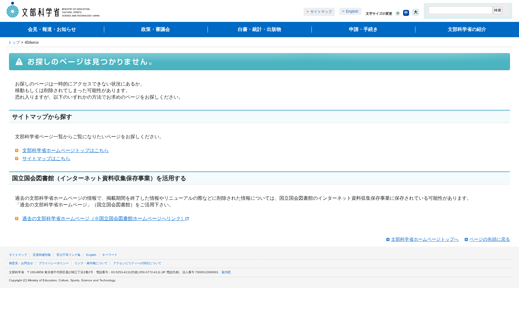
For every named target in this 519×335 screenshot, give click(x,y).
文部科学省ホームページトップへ (425, 239)
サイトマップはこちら (46, 158)
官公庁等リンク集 (68, 254)
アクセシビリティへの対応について (137, 263)
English (352, 11)
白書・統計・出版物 (259, 29)
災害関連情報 (42, 254)
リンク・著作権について (91, 263)
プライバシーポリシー (54, 263)
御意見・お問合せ (21, 263)
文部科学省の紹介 (467, 29)
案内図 (226, 272)
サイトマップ (321, 12)
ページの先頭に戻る (489, 239)
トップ (14, 42)
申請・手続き (363, 29)
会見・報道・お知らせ (52, 29)
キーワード (109, 254)
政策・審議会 (155, 29)
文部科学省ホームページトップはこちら (65, 150)
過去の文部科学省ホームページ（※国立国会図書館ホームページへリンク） (104, 218)
